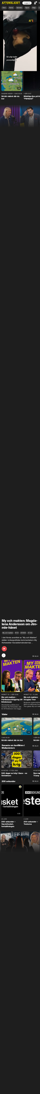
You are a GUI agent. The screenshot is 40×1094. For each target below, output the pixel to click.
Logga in (27, 3)
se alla (35, 56)
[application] (20, 22)
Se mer (32, 50)
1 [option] (3, 655)
